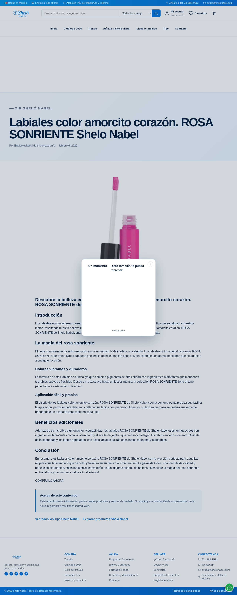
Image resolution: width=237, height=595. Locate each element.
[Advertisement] (118, 301)
